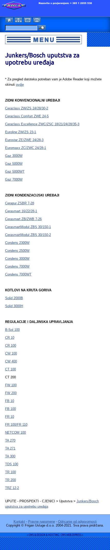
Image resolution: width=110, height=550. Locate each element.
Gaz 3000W (14, 156)
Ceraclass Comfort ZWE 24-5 (27, 116)
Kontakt (19, 521)
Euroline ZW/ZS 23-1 (20, 132)
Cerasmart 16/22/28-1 (21, 211)
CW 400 (11, 361)
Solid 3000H (14, 306)
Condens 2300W (17, 243)
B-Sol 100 (12, 330)
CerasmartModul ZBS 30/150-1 (28, 227)
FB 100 (10, 409)
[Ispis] (37, 19)
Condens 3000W (17, 258)
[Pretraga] (42, 28)
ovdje (20, 84)
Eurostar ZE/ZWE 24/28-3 (24, 140)
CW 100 (11, 353)
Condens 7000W (17, 266)
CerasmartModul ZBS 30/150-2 (28, 235)
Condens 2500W (17, 251)
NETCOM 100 (15, 432)
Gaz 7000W (14, 179)
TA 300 (10, 456)
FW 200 (11, 393)
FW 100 (11, 385)
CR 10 (9, 338)
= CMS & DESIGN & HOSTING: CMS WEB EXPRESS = (55, 534)
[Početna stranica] (9, 19)
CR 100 (10, 345)
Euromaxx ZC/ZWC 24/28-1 (25, 148)
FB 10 (9, 401)
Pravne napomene (41, 521)
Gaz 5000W (14, 164)
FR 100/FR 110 (16, 425)
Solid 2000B (14, 298)
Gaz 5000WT (15, 171)
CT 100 (10, 369)
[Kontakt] (28, 19)
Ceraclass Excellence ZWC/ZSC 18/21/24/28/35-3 (42, 124)
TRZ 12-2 (12, 488)
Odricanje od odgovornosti (77, 521)
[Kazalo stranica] (19, 19)
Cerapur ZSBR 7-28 (19, 203)
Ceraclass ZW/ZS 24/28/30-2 (26, 108)
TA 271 (10, 448)
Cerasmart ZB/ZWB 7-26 (23, 219)
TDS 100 (11, 464)
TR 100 (10, 472)
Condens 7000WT (18, 274)
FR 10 (9, 417)
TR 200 (10, 480)
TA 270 (10, 440)
